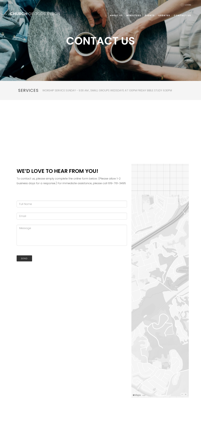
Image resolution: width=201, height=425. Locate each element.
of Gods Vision (35, 13)
